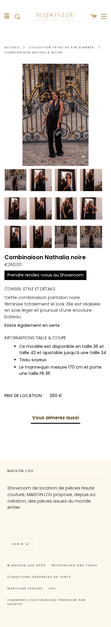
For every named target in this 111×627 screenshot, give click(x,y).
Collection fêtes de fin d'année (61, 47)
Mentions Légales (25, 588)
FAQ (52, 588)
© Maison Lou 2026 (26, 565)
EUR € (18, 544)
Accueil (12, 47)
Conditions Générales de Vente (39, 577)
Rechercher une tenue (74, 565)
